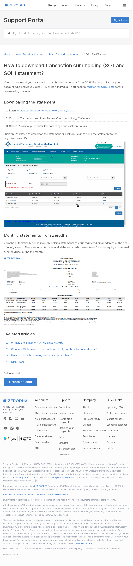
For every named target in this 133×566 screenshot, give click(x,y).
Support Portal (24, 20)
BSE (11, 548)
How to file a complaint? (65, 420)
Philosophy (89, 413)
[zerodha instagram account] (16, 418)
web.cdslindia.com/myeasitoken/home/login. (47, 110)
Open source (90, 442)
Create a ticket (20, 382)
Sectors (111, 442)
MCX (18, 548)
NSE (5, 548)
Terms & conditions (32, 548)
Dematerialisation (44, 436)
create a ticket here (83, 543)
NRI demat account (45, 418)
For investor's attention (109, 548)
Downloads (65, 454)
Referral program (92, 448)
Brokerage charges (117, 413)
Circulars (63, 442)
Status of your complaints (66, 430)
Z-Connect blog (67, 448)
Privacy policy (75, 548)
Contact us (64, 407)
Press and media (92, 418)
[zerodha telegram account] (17, 428)
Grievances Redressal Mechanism (52, 494)
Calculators (112, 430)
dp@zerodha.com (61, 477)
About (65, 5)
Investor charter (11, 554)
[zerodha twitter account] (4, 418)
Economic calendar (117, 424)
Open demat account (46, 407)
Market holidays (115, 418)
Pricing (94, 5)
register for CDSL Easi (101, 86)
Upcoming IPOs (115, 407)
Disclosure (90, 548)
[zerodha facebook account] (10, 418)
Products (80, 5)
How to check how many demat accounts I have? (42, 355)
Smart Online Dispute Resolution (18, 494)
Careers (87, 424)
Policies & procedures (55, 548)
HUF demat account (45, 424)
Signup (52, 5)
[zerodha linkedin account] (22, 418)
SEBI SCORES (40, 486)
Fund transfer (42, 442)
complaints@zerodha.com (23, 477)
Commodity (41, 430)
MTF (37, 448)
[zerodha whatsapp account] (12, 428)
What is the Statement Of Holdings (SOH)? (37, 342)
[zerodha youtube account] (5, 428)
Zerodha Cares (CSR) (94, 430)
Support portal (66, 413)
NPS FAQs (17, 361)
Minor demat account (46, 413)
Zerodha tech (90, 436)
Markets (111, 436)
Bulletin (62, 437)
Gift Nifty (111, 448)
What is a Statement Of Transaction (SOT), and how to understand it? (54, 349)
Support (109, 5)
